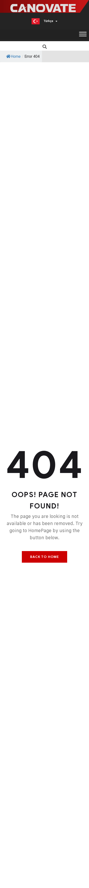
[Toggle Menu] (83, 34)
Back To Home (44, 557)
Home (16, 56)
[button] (44, 46)
